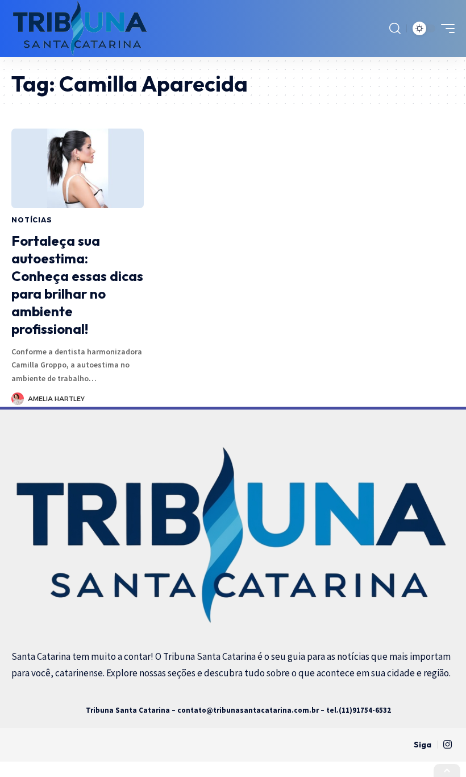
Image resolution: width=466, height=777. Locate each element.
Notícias (31, 220)
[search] (394, 28)
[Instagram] (447, 745)
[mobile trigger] (445, 28)
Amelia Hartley (56, 399)
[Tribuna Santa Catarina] (80, 28)
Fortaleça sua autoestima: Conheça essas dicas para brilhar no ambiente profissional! (77, 285)
